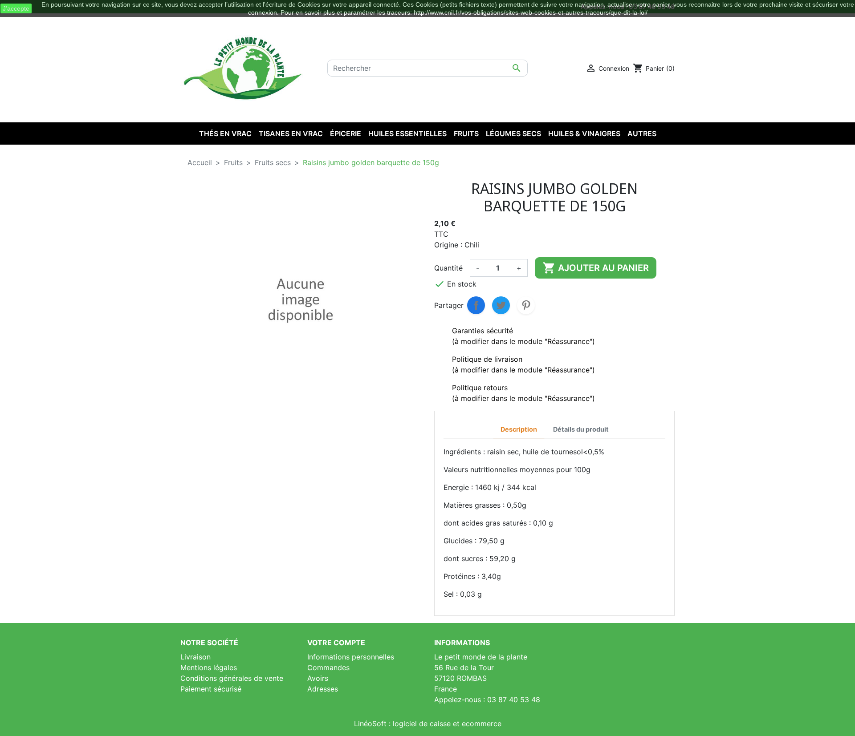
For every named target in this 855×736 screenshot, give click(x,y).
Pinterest (526, 305)
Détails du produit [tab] (581, 429)
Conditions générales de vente (231, 678)
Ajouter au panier (595, 268)
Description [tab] (519, 429)
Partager (476, 305)
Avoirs (317, 678)
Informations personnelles (350, 656)
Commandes (328, 667)
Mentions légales (208, 667)
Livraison (195, 656)
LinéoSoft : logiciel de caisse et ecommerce (427, 723)
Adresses (322, 688)
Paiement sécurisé (210, 688)
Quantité (448, 267)
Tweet (501, 305)
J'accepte (16, 8)
